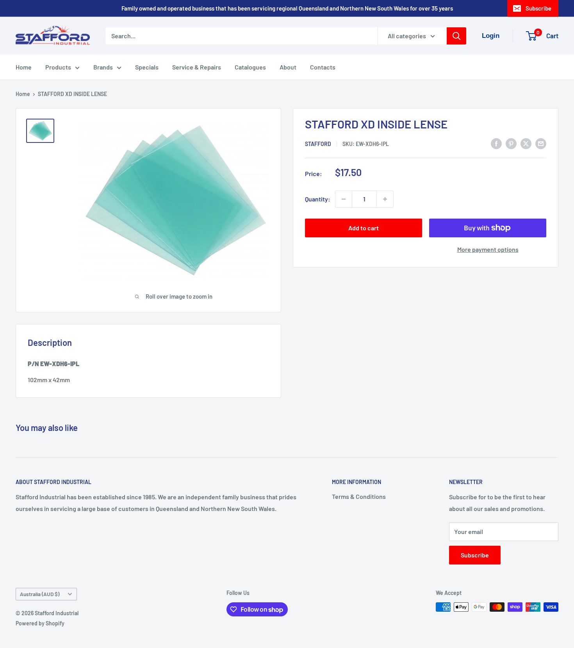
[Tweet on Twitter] (526, 143)
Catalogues (250, 67)
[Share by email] (540, 143)
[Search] (456, 36)
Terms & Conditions (359, 496)
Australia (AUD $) (39, 594)
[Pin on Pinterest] (511, 143)
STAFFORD (318, 144)
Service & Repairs (196, 67)
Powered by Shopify (40, 623)
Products (58, 67)
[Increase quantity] (385, 199)
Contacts (322, 67)
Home (24, 67)
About (288, 67)
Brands (103, 67)
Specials (147, 67)
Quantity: (317, 199)
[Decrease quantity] (343, 199)
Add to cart (363, 227)
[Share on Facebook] (496, 143)
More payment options (488, 249)
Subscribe (538, 8)
